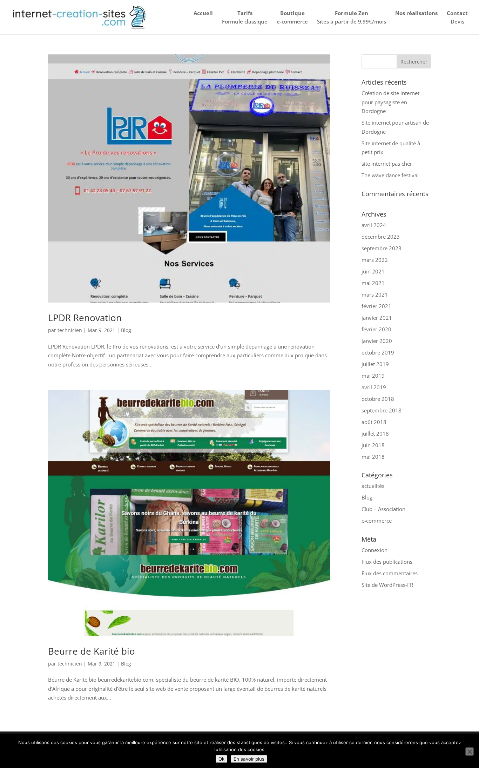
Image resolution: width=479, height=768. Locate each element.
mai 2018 (373, 456)
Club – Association (383, 508)
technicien (70, 330)
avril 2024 (374, 225)
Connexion (374, 550)
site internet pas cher (387, 163)
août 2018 (374, 421)
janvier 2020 (377, 340)
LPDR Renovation (85, 317)
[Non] (469, 751)
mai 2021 (373, 282)
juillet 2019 (375, 364)
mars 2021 (375, 294)
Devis (457, 17)
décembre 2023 (381, 236)
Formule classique (245, 17)
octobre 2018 (378, 398)
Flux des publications (387, 561)
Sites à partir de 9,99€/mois (351, 17)
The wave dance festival (390, 175)
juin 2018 (373, 445)
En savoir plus (249, 759)
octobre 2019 (378, 352)
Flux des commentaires (390, 573)
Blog (126, 330)
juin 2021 (373, 271)
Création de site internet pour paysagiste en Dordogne (390, 102)
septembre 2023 (382, 248)
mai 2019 (373, 375)
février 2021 (376, 306)
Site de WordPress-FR (387, 584)
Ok (221, 759)
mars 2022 (375, 259)
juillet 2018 (375, 433)
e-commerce (292, 17)
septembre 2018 (382, 410)
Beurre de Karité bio (91, 651)
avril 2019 (374, 387)
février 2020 (376, 329)
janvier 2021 (377, 317)
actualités (373, 485)
